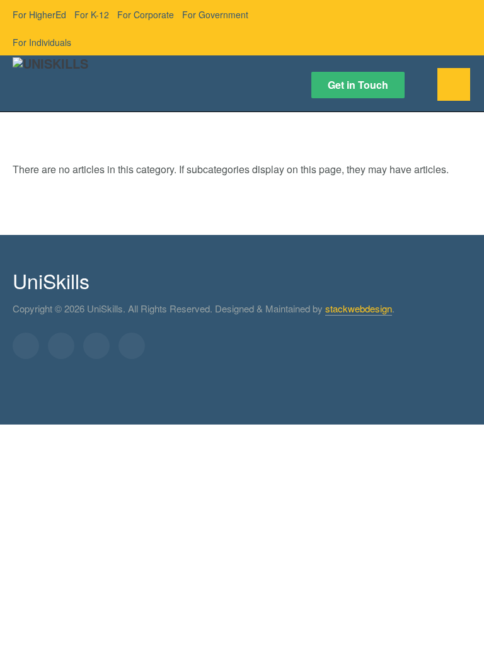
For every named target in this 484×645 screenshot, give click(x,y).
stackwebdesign (358, 308)
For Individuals (42, 42)
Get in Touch (358, 84)
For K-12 (91, 14)
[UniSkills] (50, 71)
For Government (215, 14)
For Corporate (145, 14)
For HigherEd (39, 14)
